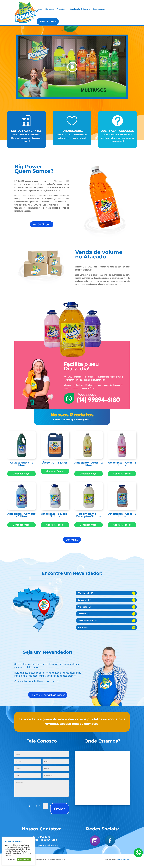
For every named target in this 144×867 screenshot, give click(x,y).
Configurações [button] (10, 859)
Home (39, 9)
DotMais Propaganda (123, 860)
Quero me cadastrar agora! (48, 695)
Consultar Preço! (21, 473)
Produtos (61, 9)
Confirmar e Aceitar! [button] (24, 859)
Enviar (59, 809)
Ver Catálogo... (41, 224)
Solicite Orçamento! (47, 21)
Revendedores (99, 9)
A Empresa (49, 9)
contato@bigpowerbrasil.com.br (41, 845)
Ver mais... (72, 539)
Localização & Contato (80, 9)
